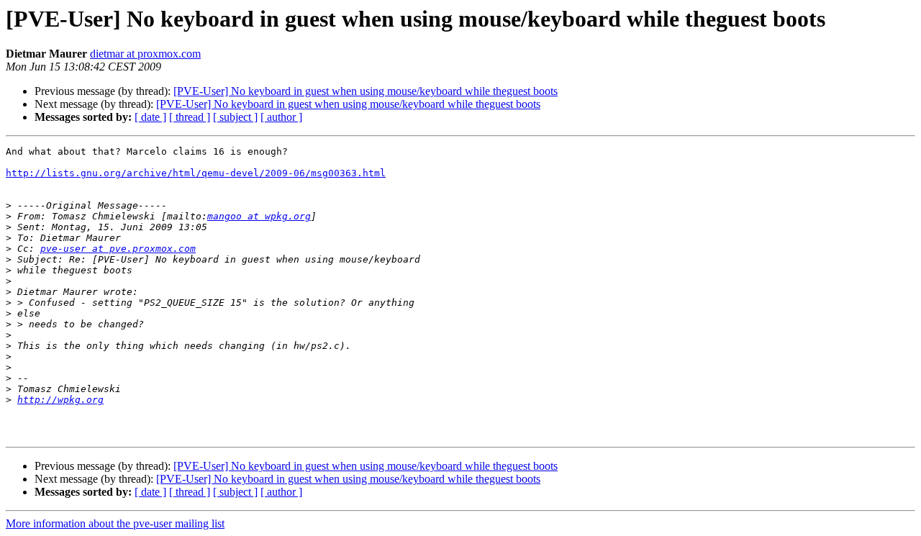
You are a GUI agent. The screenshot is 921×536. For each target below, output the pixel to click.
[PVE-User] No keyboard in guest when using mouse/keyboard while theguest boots (365, 91)
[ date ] (150, 117)
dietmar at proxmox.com (145, 53)
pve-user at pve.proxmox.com (118, 248)
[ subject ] (235, 117)
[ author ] (281, 117)
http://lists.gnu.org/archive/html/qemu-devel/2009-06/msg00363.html (196, 173)
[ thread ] (189, 117)
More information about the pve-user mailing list (115, 523)
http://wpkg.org (60, 399)
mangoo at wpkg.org (259, 216)
